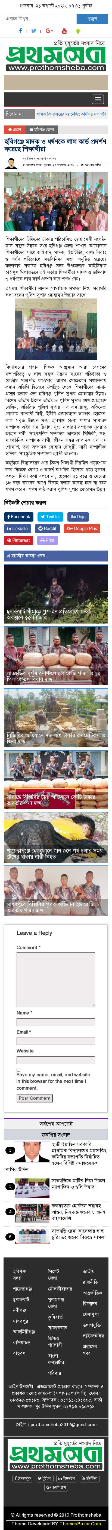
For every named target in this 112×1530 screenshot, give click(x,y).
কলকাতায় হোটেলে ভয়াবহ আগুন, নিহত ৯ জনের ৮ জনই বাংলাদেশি (78, 1212)
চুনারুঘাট (21, 1300)
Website (25, 1051)
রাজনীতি (90, 1282)
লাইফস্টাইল (93, 1336)
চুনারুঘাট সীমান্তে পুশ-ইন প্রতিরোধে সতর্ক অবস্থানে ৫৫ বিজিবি (49, 614)
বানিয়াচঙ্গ (21, 1342)
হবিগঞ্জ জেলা (44, 129)
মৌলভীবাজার (60, 1289)
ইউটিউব (91, 1478)
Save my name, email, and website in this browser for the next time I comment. (53, 1081)
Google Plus (85, 528)
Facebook (20, 517)
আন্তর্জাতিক (92, 1293)
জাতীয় (89, 1271)
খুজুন (92, 19)
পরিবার (54, 1373)
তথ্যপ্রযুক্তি (92, 1325)
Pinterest (20, 540)
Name (24, 1013)
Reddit (50, 528)
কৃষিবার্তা (56, 1317)
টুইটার (46, 1478)
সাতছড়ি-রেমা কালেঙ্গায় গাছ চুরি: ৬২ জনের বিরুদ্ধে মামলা (79, 1234)
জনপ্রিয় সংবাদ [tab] (56, 1134)
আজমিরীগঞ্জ (24, 1332)
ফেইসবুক (24, 1478)
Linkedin (19, 528)
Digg (81, 517)
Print (50, 540)
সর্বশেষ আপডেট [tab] (56, 1124)
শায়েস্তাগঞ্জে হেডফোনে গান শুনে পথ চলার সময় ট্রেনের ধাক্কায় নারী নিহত (55, 853)
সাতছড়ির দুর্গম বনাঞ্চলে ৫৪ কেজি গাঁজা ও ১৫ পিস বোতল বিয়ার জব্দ (54, 676)
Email (24, 1032)
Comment (29, 947)
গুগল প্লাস (58, 1487)
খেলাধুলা (91, 1314)
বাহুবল (19, 1353)
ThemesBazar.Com (80, 1524)
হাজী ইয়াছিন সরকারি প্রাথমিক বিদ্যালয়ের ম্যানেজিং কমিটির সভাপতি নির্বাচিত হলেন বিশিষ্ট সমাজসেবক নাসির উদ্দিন (56, 1156)
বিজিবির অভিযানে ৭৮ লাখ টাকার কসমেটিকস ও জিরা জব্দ (56, 738)
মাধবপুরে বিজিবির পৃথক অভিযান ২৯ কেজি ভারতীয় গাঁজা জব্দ (50, 907)
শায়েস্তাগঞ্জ (22, 1289)
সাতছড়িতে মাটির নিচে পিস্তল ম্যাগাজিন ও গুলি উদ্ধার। (78, 1184)
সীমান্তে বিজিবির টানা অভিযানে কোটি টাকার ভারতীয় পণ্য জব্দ (51, 800)
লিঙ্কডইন (68, 1478)
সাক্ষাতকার (57, 1328)
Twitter (52, 517)
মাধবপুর (20, 1321)
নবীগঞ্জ (19, 1310)
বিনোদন (90, 1304)
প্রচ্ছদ (16, 129)
